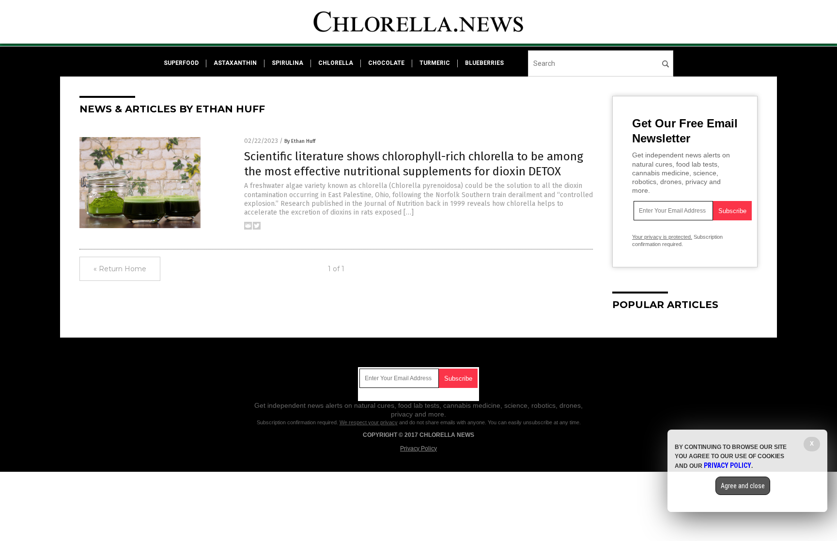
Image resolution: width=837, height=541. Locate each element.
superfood (181, 63)
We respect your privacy (369, 422)
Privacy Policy (418, 448)
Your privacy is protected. (662, 237)
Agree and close (743, 486)
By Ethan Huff (299, 141)
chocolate (386, 63)
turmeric (434, 63)
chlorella (335, 63)
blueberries (484, 63)
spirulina (287, 63)
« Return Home (119, 268)
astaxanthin (235, 63)
